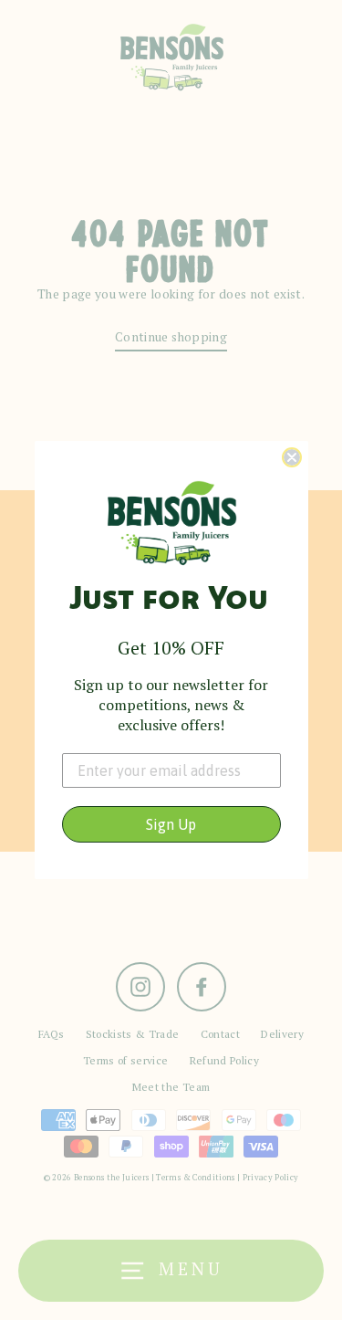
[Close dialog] (292, 457)
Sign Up (171, 824)
